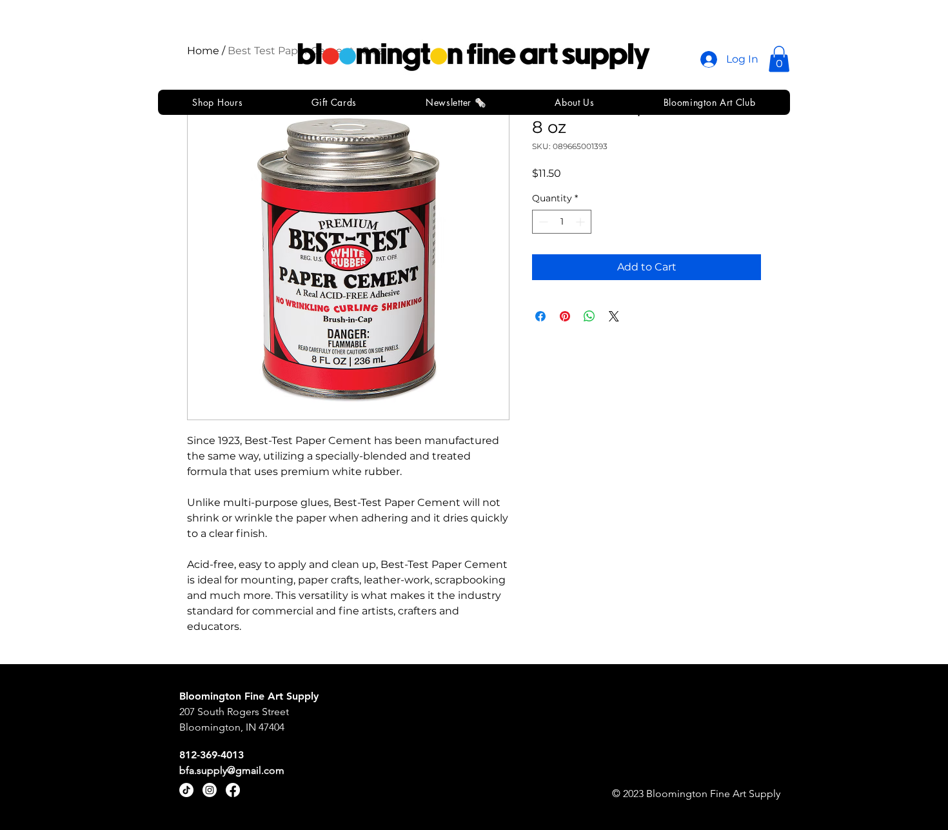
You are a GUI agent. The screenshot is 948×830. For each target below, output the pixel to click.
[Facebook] (233, 790)
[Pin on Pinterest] (565, 316)
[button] (779, 59)
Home (203, 51)
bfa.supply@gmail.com (231, 770)
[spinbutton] (561, 221)
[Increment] (581, 221)
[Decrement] (542, 221)
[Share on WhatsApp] (589, 316)
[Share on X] (614, 316)
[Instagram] (209, 790)
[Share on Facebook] (540, 316)
